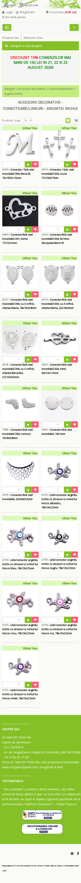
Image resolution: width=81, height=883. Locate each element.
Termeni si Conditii (43, 866)
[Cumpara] (28, 164)
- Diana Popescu (66, 804)
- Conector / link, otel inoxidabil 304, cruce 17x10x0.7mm (58, 174)
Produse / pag (11, 120)
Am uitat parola (15, 17)
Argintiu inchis (13, 94)
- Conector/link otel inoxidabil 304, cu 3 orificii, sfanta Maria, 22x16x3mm (58, 304)
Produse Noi (10, 38)
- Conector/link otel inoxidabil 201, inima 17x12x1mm (17, 239)
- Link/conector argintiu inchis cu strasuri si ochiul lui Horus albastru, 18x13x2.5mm (59, 499)
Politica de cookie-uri (56, 866)
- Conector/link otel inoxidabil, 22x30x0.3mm (17, 497)
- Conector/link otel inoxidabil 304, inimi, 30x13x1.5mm (57, 369)
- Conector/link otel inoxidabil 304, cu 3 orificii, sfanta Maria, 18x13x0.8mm (19, 304)
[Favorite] (35, 164)
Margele (9, 89)
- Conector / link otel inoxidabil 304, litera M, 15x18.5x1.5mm (18, 174)
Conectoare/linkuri (60, 89)
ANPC (4, 871)
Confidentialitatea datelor (71, 866)
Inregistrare (27, 12)
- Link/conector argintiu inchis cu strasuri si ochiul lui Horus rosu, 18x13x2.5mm (20, 629)
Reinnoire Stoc (33, 38)
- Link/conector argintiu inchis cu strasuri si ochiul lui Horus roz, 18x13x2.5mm (59, 629)
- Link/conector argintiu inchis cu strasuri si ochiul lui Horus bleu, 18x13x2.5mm (20, 564)
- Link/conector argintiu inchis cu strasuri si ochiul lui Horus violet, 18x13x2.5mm (20, 694)
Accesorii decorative (31, 89)
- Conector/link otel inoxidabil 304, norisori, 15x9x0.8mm (17, 434)
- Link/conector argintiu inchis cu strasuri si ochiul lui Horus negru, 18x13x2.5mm (59, 564)
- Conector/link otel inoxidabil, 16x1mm (57, 432)
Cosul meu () (63, 12)
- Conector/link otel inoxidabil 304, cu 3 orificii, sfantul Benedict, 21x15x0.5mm (18, 369)
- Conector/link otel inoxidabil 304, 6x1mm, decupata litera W (57, 239)
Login (9, 12)
